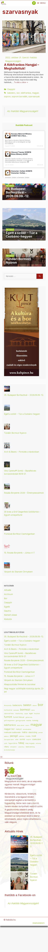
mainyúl (19, 729)
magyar (35, 93)
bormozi (25, 709)
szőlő (5, 743)
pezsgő (14, 735)
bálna (33, 710)
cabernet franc (9, 713)
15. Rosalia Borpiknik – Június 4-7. (19, 553)
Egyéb (7, 607)
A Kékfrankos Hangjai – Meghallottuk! (21, 66)
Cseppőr (11, 89)
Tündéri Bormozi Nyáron (15, 433)
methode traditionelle (12, 732)
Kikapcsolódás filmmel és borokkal (19, 684)
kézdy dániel (20, 725)
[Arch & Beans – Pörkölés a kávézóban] (7, 447)
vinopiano (13, 747)
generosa (29, 717)
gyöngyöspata (20, 720)
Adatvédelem (39, 923)
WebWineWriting (30, 747)
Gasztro (7, 611)
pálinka (21, 736)
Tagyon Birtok (12, 743)
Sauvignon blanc (9, 739)
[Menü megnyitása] (1, 756)
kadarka (28, 720)
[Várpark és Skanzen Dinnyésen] (7, 566)
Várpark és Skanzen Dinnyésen (18, 572)
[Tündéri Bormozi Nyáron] (24, 265)
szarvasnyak (34, 96)
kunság (35, 720)
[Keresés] (39, 276)
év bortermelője (9, 750)
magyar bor (9, 729)
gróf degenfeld (9, 720)
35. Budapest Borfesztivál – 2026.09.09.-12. (24, 395)
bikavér (35, 705)
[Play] (8, 135)
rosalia (27, 736)
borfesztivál (8, 710)
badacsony (17, 705)
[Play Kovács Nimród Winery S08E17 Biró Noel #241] (7, 135)
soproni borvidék (19, 96)
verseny (38, 743)
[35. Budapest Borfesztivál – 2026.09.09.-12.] (24, 198)
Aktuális (7, 590)
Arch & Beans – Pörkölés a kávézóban (21, 452)
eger (31, 713)
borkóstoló (16, 710)
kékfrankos (26, 93)
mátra (24, 732)
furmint (8, 716)
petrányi (6, 736)
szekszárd (36, 739)
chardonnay (19, 713)
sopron (7, 96)
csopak (26, 713)
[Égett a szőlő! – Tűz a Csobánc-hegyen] (24, 239)
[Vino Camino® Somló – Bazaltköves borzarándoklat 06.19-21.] (7, 465)
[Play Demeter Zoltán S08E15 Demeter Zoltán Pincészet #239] (7, 172)
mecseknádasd (27, 729)
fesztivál (37, 713)
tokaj (21, 742)
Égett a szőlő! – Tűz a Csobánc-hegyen (22, 414)
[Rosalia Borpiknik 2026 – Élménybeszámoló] (7, 488)
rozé (34, 736)
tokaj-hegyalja (29, 743)
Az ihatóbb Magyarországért (22, 111)
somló (22, 739)
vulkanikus (21, 747)
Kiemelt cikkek (10, 615)
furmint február (18, 717)
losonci (27, 725)
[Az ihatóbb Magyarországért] (3, 3)
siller (17, 739)
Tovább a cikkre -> (21, 82)
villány (6, 747)
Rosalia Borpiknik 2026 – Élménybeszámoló (24, 493)
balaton (27, 705)
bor (18, 93)
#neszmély (7, 705)
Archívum (8, 594)
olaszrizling (32, 732)
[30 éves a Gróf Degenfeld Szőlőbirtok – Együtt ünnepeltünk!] (7, 507)
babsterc (11, 93)
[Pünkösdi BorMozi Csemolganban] (7, 529)
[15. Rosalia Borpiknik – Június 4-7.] (7, 547)
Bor (5, 598)
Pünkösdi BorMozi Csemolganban (19, 534)
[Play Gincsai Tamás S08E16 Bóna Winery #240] (7, 154)
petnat (40, 732)
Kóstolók (8, 619)
